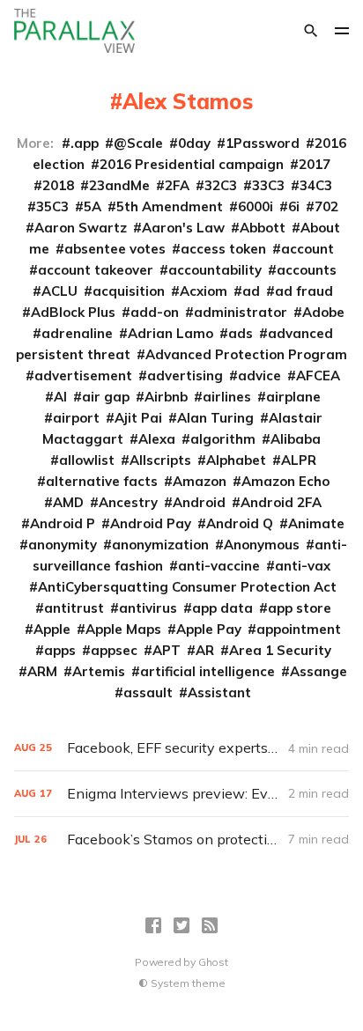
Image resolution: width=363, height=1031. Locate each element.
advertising (185, 375)
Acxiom (203, 291)
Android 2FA (281, 502)
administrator (240, 312)
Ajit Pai (138, 417)
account (307, 248)
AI (60, 396)
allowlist (87, 460)
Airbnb (166, 396)
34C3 (316, 185)
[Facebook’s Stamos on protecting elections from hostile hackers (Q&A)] (181, 839)
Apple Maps (123, 629)
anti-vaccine (219, 565)
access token (223, 248)
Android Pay (150, 523)
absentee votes (115, 248)
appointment (298, 629)
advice (259, 375)
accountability (215, 269)
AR (205, 650)
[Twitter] (181, 925)
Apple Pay (208, 629)
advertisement (83, 375)
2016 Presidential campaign (192, 164)
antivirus (148, 608)
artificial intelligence (207, 671)
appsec (114, 650)
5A (92, 206)
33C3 (268, 185)
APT (166, 650)
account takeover (95, 269)
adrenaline (77, 333)
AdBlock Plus (73, 312)
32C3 (220, 185)
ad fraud (304, 291)
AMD (68, 502)
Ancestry (128, 502)
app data (222, 608)
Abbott (262, 227)
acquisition (129, 291)
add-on (154, 312)
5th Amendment (169, 206)
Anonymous (262, 544)
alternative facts (102, 481)
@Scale (138, 143)
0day (194, 143)
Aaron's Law (183, 227)
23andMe (119, 185)
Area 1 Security (280, 650)
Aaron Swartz (80, 227)
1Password (263, 143)
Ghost (213, 961)
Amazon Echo (285, 481)
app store (299, 608)
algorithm (223, 439)
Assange (318, 671)
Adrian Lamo (170, 333)
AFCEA (318, 375)
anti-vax (302, 565)
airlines (227, 396)
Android (199, 502)
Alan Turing (215, 417)
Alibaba (295, 439)
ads (240, 333)
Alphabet (236, 460)
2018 (58, 185)
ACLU (59, 291)
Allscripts (160, 460)
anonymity (62, 544)
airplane (293, 396)
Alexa (156, 439)
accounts (307, 269)
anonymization (160, 544)
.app (84, 143)
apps (60, 650)
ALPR (298, 460)
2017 (314, 164)
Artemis (98, 671)
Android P (62, 523)
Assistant (219, 692)
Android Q (239, 523)
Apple (51, 629)
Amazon (199, 481)
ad (251, 291)
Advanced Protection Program (246, 354)
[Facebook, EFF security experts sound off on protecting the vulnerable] (181, 747)
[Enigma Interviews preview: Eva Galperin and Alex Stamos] (181, 793)
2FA (177, 185)
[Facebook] (153, 925)
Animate (316, 523)
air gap (106, 396)
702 (326, 206)
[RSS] (209, 925)
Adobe (323, 312)
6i (294, 206)
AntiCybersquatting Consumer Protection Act (187, 586)
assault (148, 692)
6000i (255, 206)
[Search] (311, 31)
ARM (42, 671)
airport (76, 417)
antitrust (74, 608)
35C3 (52, 206)
